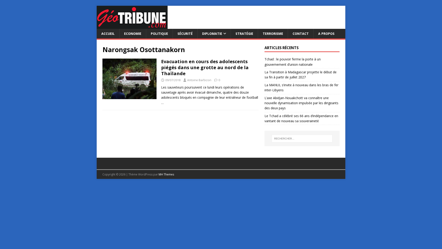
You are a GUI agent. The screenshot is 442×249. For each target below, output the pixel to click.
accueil (108, 33)
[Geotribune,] (132, 26)
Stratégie (244, 33)
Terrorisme (273, 33)
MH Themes (166, 174)
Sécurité (185, 33)
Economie (132, 33)
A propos (326, 33)
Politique (159, 33)
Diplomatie (212, 33)
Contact (301, 33)
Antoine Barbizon (199, 80)
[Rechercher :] (302, 138)
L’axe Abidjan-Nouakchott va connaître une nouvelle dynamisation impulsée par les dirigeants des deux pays (301, 103)
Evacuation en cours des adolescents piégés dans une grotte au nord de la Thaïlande (205, 67)
